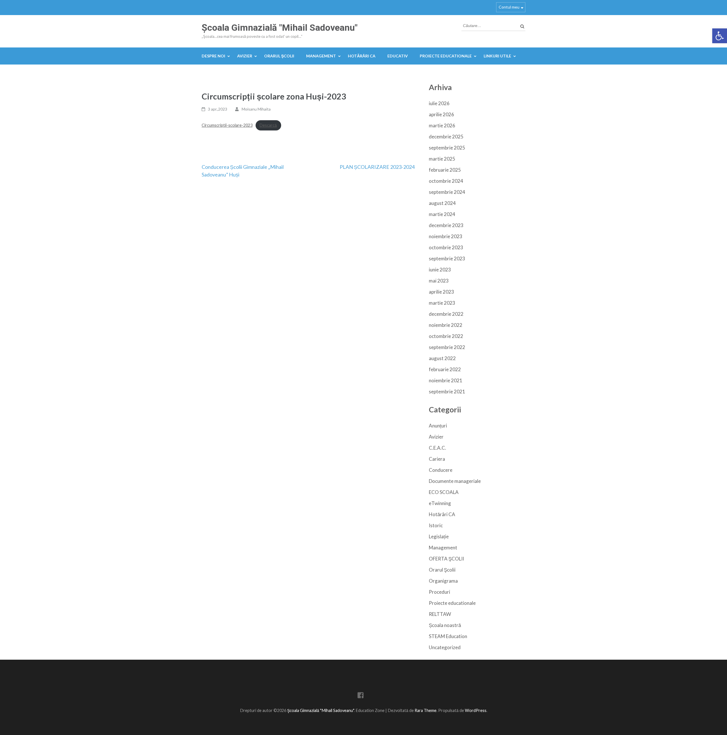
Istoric (436, 525)
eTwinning (440, 503)
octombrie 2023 (446, 247)
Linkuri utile (497, 55)
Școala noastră (445, 625)
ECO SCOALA (444, 492)
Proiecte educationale (446, 55)
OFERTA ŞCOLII (446, 559)
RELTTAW (440, 614)
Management (321, 55)
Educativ (397, 55)
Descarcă (268, 125)
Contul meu (509, 7)
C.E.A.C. (437, 448)
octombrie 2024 (446, 181)
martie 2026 (442, 125)
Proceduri (439, 592)
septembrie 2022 (447, 347)
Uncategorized (445, 647)
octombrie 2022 (446, 336)
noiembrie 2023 (445, 236)
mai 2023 (439, 281)
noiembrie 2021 (445, 380)
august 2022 (442, 358)
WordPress (475, 710)
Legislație (439, 536)
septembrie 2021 (447, 392)
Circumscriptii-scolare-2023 (227, 125)
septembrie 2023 (447, 258)
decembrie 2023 (446, 225)
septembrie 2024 (447, 192)
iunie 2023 (440, 270)
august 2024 (442, 203)
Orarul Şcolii (279, 55)
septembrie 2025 (447, 148)
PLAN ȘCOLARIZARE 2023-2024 (377, 167)
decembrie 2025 (446, 137)
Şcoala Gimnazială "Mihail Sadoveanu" (280, 27)
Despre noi (213, 55)
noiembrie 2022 (445, 325)
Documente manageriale (455, 481)
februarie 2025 (445, 170)
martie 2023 (442, 303)
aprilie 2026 (441, 114)
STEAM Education (448, 636)
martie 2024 (442, 214)
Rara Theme (425, 710)
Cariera (437, 459)
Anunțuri (438, 426)
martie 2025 (442, 159)
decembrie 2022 (446, 314)
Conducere (440, 470)
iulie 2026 (439, 103)
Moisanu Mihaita (256, 109)
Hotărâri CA (361, 55)
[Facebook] (361, 696)
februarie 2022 (445, 369)
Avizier (244, 55)
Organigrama (443, 581)
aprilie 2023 (441, 292)
